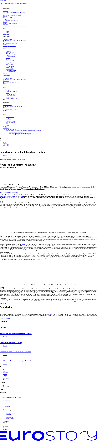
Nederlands (5, 144)
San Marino (6, 370)
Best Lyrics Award (10, 413)
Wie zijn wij (9, 414)
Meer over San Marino (5, 192)
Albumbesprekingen (11, 54)
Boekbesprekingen (10, 56)
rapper (4, 376)
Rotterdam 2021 (10, 66)
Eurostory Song (10, 418)
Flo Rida (5, 375)
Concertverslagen (10, 117)
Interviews (5, 5)
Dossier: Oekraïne (10, 71)
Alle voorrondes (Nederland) (16, 132)
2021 (4, 371)
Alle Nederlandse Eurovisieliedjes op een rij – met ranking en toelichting (23, 130)
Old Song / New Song (11, 91)
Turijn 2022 (9, 67)
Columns (8, 58)
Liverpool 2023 (9, 69)
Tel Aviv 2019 (9, 64)
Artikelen (8, 51)
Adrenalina (5, 372)
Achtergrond (6, 34)
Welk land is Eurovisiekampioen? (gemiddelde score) (21, 134)
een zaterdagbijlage (42, 288)
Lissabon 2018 (9, 63)
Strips (7, 93)
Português (6, 145)
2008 (50, 314)
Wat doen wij (9, 415)
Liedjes (5, 73)
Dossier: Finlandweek (11, 70)
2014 (57, 315)
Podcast (8, 32)
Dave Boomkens (20, 159)
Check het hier (6, 400)
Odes (7, 125)
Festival (6, 127)
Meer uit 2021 (14, 192)
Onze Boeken (9, 417)
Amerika (5, 374)
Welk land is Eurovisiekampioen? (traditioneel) (20, 133)
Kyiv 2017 (8, 62)
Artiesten (5, 99)
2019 (53, 315)
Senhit (4, 379)
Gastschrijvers (9, 97)
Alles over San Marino (5, 318)
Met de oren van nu (10, 52)
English (5, 143)
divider (7, 59)
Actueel (8, 90)
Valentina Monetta (89, 315)
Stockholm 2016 (10, 60)
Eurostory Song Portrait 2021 (13, 98)
